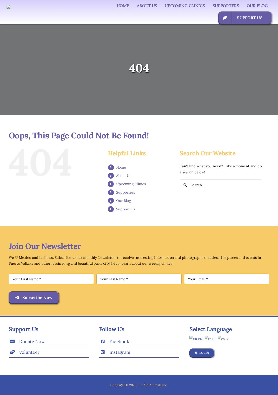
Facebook (119, 341)
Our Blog (123, 200)
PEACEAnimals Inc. (154, 385)
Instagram (119, 352)
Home (121, 167)
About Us (123, 175)
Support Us (125, 209)
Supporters (125, 192)
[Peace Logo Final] (34, 6)
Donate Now (32, 341)
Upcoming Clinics (131, 184)
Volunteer (29, 352)
